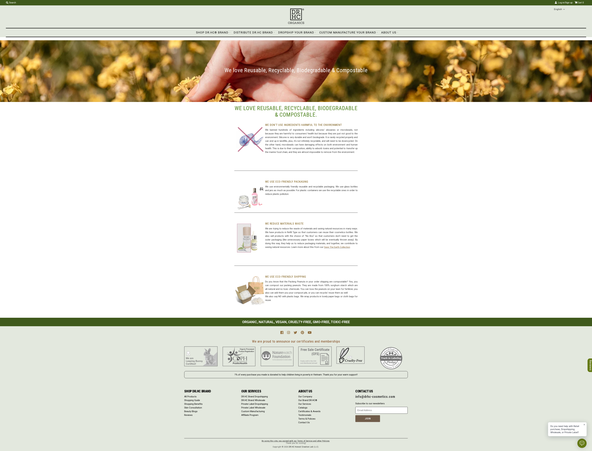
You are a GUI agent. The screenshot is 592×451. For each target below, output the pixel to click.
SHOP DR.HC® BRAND (212, 32)
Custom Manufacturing (253, 411)
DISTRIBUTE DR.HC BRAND (253, 32)
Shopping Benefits (193, 404)
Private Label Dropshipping (254, 404)
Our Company (305, 396)
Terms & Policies (306, 418)
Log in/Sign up (565, 2)
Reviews (188, 415)
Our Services (304, 404)
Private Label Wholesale (253, 407)
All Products (190, 396)
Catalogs (302, 407)
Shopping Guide (192, 400)
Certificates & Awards (309, 411)
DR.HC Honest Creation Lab (301, 447)
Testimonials (304, 415)
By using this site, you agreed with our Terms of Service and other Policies (296, 441)
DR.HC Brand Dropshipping (254, 396)
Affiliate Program (249, 415)
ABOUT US (388, 32)
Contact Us (304, 422)
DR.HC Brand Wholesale (253, 400)
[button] (560, 9)
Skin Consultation (193, 407)
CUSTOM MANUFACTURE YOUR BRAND (347, 32)
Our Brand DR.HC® (307, 400)
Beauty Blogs (190, 411)
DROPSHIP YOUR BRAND (296, 32)
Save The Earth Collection (337, 247)
